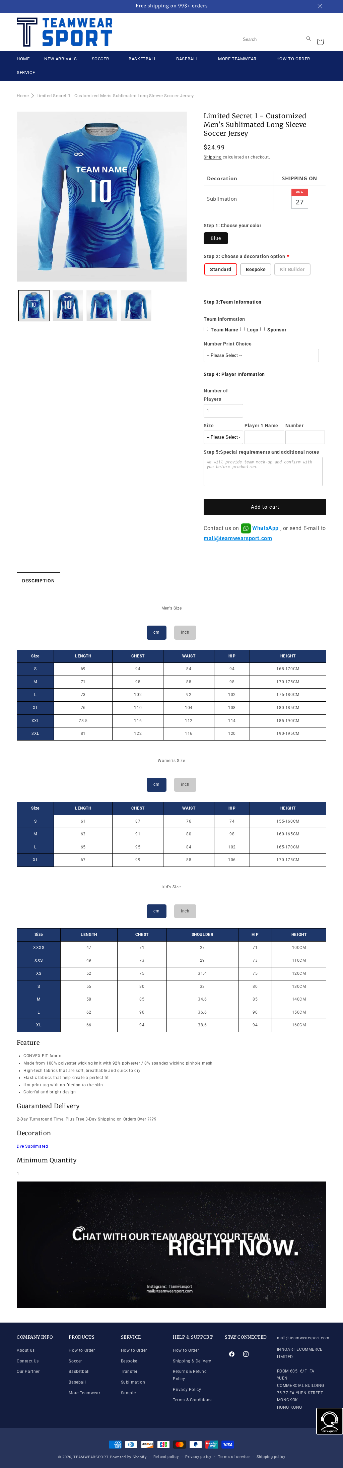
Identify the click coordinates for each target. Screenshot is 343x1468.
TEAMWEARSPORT (91, 1457)
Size (209, 425)
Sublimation (133, 1382)
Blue (216, 238)
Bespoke (129, 1361)
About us (26, 1350)
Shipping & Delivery (192, 1361)
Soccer (75, 1361)
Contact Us (28, 1361)
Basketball (79, 1371)
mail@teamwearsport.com (238, 538)
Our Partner (28, 1371)
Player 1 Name (261, 425)
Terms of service (234, 1457)
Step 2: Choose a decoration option (244, 256)
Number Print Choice (228, 343)
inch (185, 632)
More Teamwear (84, 1393)
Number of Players (216, 395)
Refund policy (166, 1457)
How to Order (82, 1350)
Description (38, 580)
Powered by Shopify (128, 1457)
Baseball (77, 1382)
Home (23, 95)
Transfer (129, 1371)
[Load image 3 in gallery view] (101, 305)
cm (156, 632)
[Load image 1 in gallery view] (33, 305)
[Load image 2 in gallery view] (68, 305)
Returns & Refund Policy (190, 1375)
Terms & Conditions (192, 1400)
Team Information (224, 319)
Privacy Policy (187, 1389)
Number (294, 425)
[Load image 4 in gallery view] (136, 305)
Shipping (213, 157)
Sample (128, 1393)
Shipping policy (271, 1457)
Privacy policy (198, 1457)
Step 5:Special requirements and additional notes (261, 452)
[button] (320, 42)
